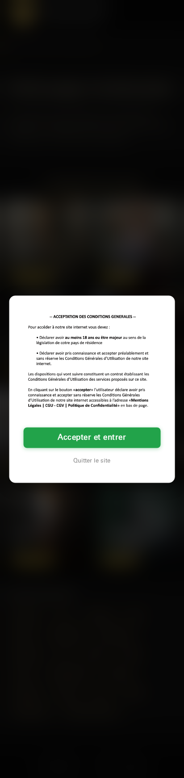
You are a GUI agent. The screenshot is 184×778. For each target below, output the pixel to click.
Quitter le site (91, 460)
